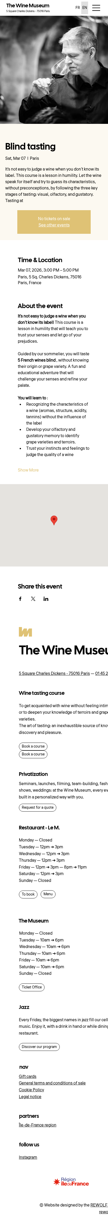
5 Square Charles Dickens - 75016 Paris (54, 673)
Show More (28, 470)
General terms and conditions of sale (52, 1083)
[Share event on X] (33, 599)
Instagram (28, 1157)
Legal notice (30, 1097)
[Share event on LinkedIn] (46, 599)
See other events (54, 225)
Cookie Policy (31, 1090)
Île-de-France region (37, 1125)
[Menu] (96, 8)
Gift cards (27, 1076)
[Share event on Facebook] (20, 599)
